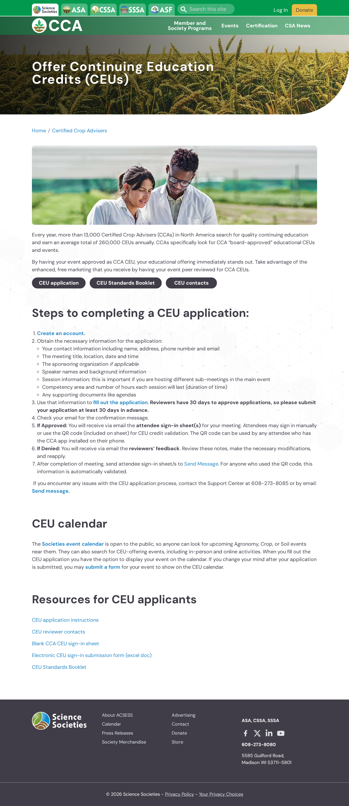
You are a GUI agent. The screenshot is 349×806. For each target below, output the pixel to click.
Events (230, 25)
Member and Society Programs (190, 25)
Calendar (111, 724)
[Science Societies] (45, 10)
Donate (304, 10)
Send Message (201, 463)
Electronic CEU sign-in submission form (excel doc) (92, 655)
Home (39, 130)
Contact (180, 724)
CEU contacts (191, 283)
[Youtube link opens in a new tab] (281, 733)
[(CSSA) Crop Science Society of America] (103, 10)
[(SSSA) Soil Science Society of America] (132, 10)
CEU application (59, 283)
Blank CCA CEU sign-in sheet (65, 643)
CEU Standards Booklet (126, 283)
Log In (281, 10)
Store (177, 742)
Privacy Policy (179, 794)
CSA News (297, 25)
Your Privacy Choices (221, 794)
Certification (261, 25)
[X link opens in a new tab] (257, 733)
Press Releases (117, 733)
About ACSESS (117, 715)
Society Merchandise (124, 742)
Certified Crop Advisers (79, 130)
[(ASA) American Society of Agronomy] (74, 10)
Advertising (183, 715)
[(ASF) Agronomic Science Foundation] (161, 10)
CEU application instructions (65, 620)
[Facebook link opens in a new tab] (245, 733)
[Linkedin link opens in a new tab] (269, 733)
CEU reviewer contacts (58, 631)
